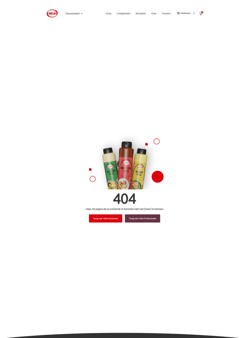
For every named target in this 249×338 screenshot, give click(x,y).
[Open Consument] (81, 13)
